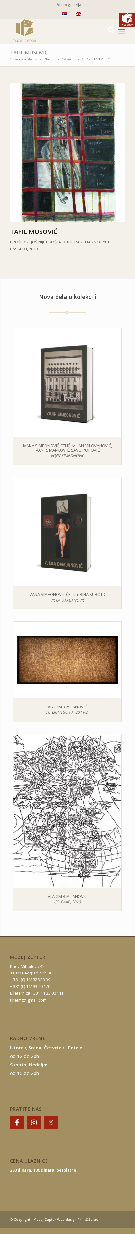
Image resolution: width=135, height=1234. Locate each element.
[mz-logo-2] (56, 31)
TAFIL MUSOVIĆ (29, 52)
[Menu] (121, 31)
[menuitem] (69, 4)
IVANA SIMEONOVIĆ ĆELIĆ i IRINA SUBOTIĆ (67, 594)
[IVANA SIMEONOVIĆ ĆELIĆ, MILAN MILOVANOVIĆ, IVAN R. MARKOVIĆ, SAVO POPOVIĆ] (67, 382)
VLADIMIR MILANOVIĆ (67, 707)
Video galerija (69, 4)
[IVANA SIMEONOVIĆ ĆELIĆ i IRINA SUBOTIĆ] (67, 531)
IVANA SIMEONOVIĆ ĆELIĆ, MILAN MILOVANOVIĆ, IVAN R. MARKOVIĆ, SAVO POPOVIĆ (67, 448)
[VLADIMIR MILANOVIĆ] (67, 660)
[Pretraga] (108, 31)
